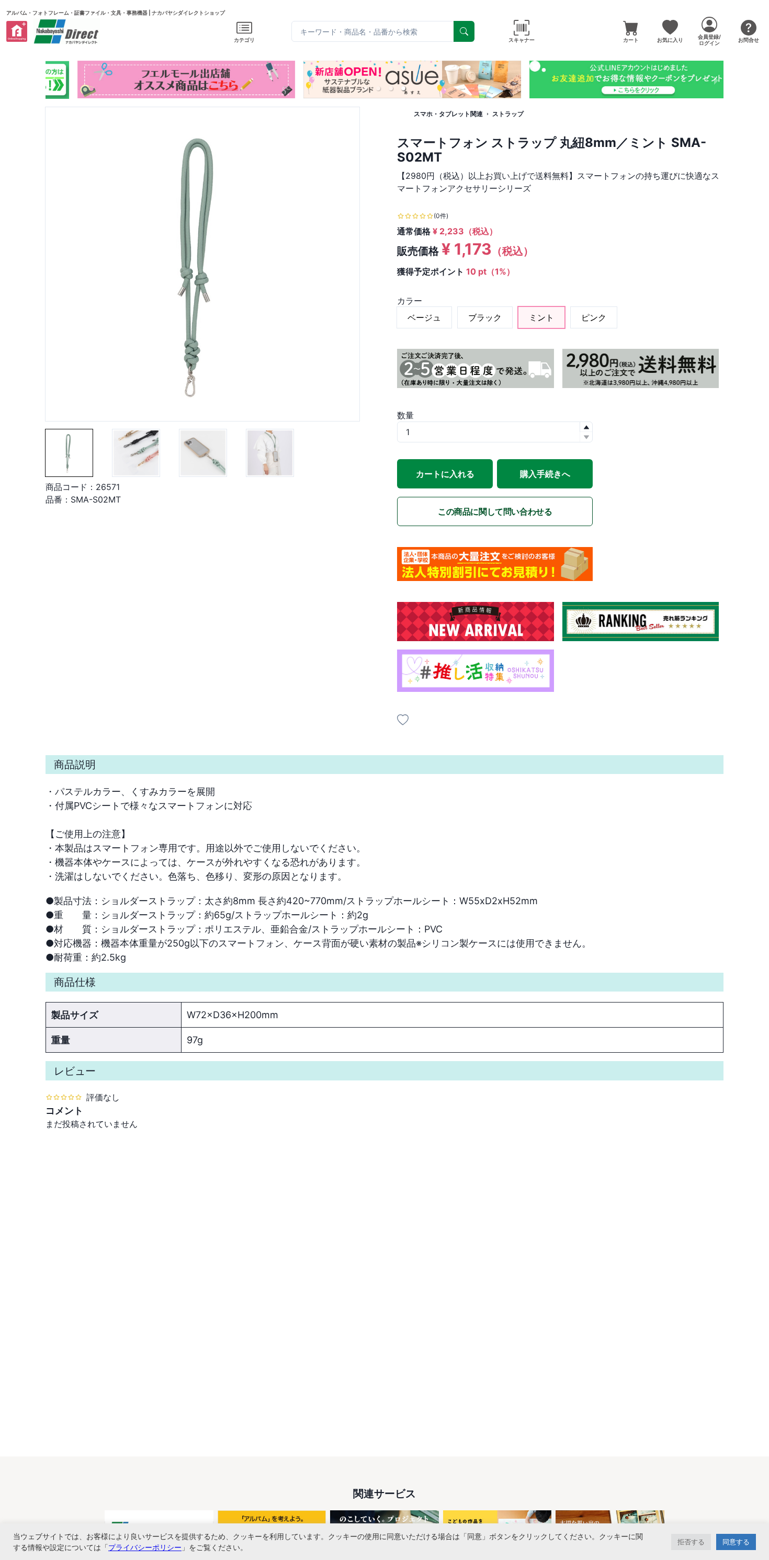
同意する (736, 1542)
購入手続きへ (545, 474)
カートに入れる (445, 474)
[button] (366, 88)
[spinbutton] (495, 432)
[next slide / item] (716, 80)
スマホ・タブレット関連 (448, 114)
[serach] (464, 31)
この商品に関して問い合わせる (495, 511)
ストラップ (508, 114)
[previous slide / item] (53, 80)
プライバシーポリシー (145, 1547)
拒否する (691, 1542)
